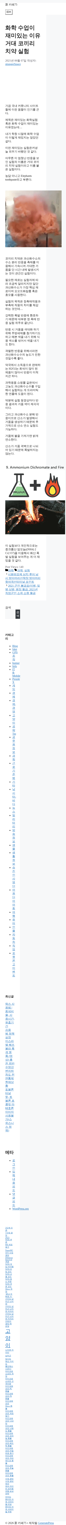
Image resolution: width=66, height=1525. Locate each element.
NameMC (9, 1250)
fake (14, 649)
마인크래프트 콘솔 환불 (9, 1468)
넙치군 (8, 1356)
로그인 (13, 1164)
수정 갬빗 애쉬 (9, 1482)
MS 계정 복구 (8, 1246)
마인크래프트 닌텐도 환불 (9, 1428)
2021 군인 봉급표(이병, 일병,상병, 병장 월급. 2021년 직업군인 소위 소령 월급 (22, 589)
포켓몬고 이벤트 (13, 964)
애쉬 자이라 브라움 (9, 1487)
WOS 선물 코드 (8, 1275)
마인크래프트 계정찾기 (9, 1413)
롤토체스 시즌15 (9, 1367)
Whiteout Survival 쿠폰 (9, 1260)
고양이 (13, 719)
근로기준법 (13, 771)
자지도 (8, 1497)
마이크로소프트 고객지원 (9, 1381)
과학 (11, 570)
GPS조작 (15, 656)
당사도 (8, 1359)
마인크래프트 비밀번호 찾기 (9, 1450)
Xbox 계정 (8, 1290)
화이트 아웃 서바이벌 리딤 (9, 1501)
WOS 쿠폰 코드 (8, 1285)
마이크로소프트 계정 (9, 1373)
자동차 (13, 938)
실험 (27, 570)
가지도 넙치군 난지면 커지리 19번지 (9, 1317)
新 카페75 (11, 4)
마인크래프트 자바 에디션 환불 (9, 1459)
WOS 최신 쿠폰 (8, 1280)
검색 (8, 607)
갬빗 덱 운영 (8, 1325)
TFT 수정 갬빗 (9, 1254)
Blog (15, 645)
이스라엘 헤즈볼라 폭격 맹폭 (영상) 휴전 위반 (9, 1052)
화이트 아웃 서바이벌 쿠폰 (9, 1509)
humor (16, 663)
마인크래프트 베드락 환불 (9, 1443)
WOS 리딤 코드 (8, 1270)
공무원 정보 (13, 745)
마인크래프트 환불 (9, 1474)
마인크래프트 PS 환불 (9, 1396)
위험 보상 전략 (9, 1492)
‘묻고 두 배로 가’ (8, 1295)
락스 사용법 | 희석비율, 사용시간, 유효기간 (9, 1015)
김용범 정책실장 (9, 1033)
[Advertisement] (23, 83)
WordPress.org (20, 1208)
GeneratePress (46, 1522)
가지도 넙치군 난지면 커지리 (9, 1308)
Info (14, 666)
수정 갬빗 (9, 1479)
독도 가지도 (9, 1362)
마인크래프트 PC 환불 (9, 1388)
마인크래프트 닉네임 (9, 1421)
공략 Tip (14, 730)
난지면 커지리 (9, 1351)
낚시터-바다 (14, 797)
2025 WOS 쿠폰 (8, 1240)
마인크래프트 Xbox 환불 (9, 1405)
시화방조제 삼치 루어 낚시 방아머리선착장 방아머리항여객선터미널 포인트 (22, 578)
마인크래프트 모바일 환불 (9, 1435)
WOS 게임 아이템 (9, 1265)
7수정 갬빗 (9, 1234)
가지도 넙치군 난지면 (9, 1301)
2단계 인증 (9, 1229)
